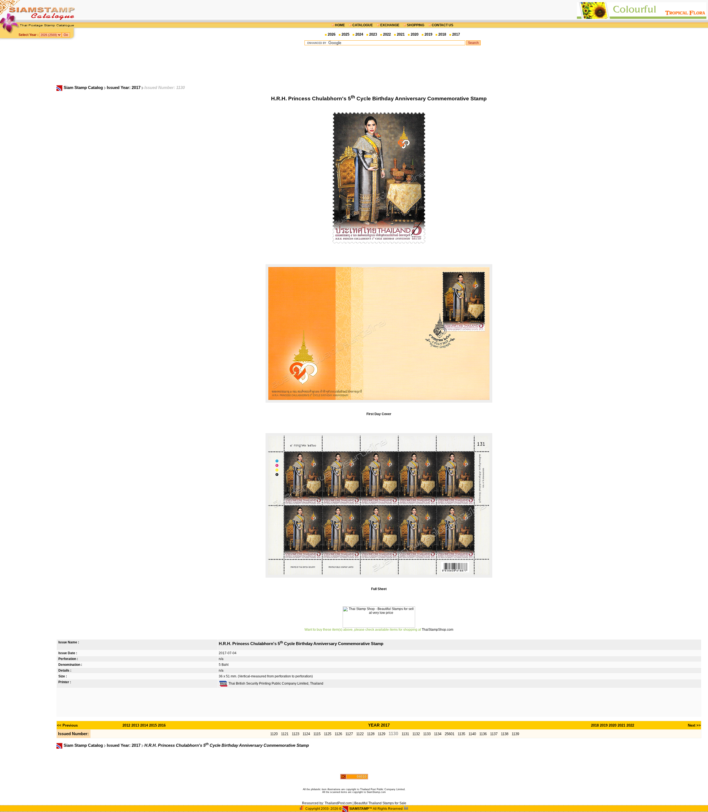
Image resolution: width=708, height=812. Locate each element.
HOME (340, 25)
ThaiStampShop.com (437, 630)
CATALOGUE (362, 25)
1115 (317, 734)
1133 (427, 734)
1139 (515, 734)
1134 (437, 734)
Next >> (694, 725)
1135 (461, 734)
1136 (483, 734)
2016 (162, 725)
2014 (144, 725)
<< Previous (67, 725)
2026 (331, 34)
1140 (472, 734)
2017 (456, 34)
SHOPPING (415, 25)
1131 (405, 734)
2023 (373, 34)
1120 (274, 734)
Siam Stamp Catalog (83, 87)
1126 (338, 734)
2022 (387, 34)
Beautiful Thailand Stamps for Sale (380, 803)
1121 (284, 734)
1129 (381, 734)
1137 (494, 734)
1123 (295, 734)
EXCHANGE (389, 25)
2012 (126, 725)
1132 (416, 734)
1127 (349, 734)
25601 (449, 734)
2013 (135, 725)
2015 (153, 725)
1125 (327, 734)
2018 (442, 34)
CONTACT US (442, 25)
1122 (360, 734)
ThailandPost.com (338, 803)
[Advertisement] (392, 65)
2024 (359, 34)
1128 (370, 734)
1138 (504, 734)
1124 (306, 734)
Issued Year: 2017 (124, 87)
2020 (414, 34)
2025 (345, 34)
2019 (428, 34)
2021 (401, 34)
